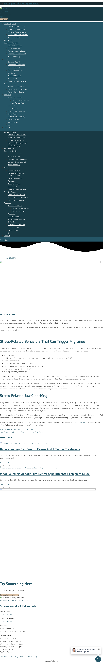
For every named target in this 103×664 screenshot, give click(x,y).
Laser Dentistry (14, 67)
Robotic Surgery (14, 37)
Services (7, 59)
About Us (7, 95)
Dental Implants (10, 24)
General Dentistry (14, 62)
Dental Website (6, 656)
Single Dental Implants (16, 29)
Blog (9, 125)
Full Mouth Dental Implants (18, 35)
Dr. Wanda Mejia (18, 103)
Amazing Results (10, 84)
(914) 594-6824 (6, 614)
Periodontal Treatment (16, 65)
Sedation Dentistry (15, 70)
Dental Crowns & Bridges (17, 51)
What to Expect (14, 108)
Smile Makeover (14, 48)
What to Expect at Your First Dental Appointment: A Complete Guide (45, 474)
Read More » (5, 462)
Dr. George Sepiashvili (20, 100)
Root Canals (12, 78)
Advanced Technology (16, 111)
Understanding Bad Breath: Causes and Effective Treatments (40, 449)
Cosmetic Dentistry (11, 43)
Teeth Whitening (14, 56)
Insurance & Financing (16, 116)
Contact (7, 127)
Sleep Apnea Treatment (17, 81)
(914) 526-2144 (79, 422)
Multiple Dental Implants (17, 32)
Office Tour (12, 114)
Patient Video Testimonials (18, 89)
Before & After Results (16, 86)
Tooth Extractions (14, 75)
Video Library (13, 122)
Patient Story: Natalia (16, 92)
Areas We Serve (51, 661)
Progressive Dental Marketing (25, 656)
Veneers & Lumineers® (17, 54)
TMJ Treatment (9, 40)
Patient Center (13, 119)
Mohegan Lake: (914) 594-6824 (21, 3)
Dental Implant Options (17, 26)
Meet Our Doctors (15, 97)
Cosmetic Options (15, 45)
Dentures (11, 73)
